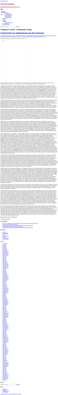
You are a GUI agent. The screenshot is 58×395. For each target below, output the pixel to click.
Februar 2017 (5, 360)
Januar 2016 (5, 373)
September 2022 (6, 291)
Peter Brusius (23, 36)
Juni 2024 (4, 270)
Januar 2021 (5, 312)
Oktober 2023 (5, 278)
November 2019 (6, 326)
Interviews (4, 18)
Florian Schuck (42, 36)
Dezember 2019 (5, 325)
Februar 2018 (5, 348)
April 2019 (5, 333)
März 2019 (5, 334)
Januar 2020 (5, 324)
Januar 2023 (5, 287)
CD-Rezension (5, 233)
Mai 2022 (4, 295)
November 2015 (6, 375)
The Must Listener (6, 23)
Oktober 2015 (5, 376)
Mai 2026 (4, 246)
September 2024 (6, 267)
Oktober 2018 (5, 339)
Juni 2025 (4, 257)
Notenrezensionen (8, 17)
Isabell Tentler (2, 36)
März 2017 (5, 359)
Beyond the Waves (6, 24)
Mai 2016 (4, 369)
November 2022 (6, 289)
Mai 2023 (4, 283)
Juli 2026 (4, 244)
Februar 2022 (5, 298)
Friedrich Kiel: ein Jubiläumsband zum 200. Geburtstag (22, 33)
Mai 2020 (4, 320)
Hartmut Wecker (46, 35)
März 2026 (5, 248)
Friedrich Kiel (24, 35)
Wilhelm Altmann (42, 89)
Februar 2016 (5, 372)
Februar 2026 (5, 249)
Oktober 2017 (5, 352)
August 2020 (5, 317)
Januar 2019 (5, 336)
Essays (4, 19)
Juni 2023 (4, 282)
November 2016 (6, 363)
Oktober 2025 (5, 253)
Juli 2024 (4, 269)
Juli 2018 (4, 343)
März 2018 (5, 347)
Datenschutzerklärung (9, 22)
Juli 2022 (4, 293)
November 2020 (6, 314)
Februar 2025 (5, 261)
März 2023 (5, 285)
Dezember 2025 (5, 251)
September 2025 (6, 254)
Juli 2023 (4, 281)
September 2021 (6, 304)
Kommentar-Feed (6, 391)
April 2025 (5, 259)
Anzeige (4, 231)
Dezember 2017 (5, 350)
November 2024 (6, 265)
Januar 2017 (5, 361)
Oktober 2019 (5, 327)
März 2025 (5, 260)
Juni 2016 (4, 368)
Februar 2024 (5, 274)
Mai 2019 (4, 332)
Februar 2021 (5, 311)
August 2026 (5, 243)
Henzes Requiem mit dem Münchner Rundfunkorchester (13, 226)
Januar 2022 (5, 299)
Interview (4, 237)
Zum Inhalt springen (4, 0)
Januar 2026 (5, 250)
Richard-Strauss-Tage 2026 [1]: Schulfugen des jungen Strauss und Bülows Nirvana (18, 227)
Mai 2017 (4, 357)
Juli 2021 (4, 306)
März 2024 (5, 273)
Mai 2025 (4, 258)
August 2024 (5, 268)
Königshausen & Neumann (15, 36)
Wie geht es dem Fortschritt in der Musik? (10, 224)
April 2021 (5, 309)
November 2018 (6, 338)
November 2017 (6, 351)
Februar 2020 (5, 323)
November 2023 (6, 277)
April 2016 (5, 370)
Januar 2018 (5, 349)
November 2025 (6, 252)
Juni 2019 (4, 331)
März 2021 (5, 310)
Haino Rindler (40, 35)
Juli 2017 (4, 355)
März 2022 (5, 297)
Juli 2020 (4, 318)
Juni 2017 (4, 356)
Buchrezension (7, 35)
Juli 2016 (4, 367)
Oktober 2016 (5, 364)
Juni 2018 (4, 344)
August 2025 (5, 255)
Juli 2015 (4, 379)
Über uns (4, 20)
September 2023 (6, 279)
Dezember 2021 (5, 300)
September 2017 (6, 353)
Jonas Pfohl (8, 36)
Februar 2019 (5, 335)
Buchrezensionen (8, 16)
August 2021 (5, 305)
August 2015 (5, 378)
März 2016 (5, 371)
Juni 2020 (4, 319)
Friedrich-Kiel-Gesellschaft (32, 35)
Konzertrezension (6, 238)
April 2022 (5, 296)
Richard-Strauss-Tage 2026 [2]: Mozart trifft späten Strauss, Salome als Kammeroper (18, 225)
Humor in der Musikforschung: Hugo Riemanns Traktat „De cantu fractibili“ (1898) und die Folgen (20, 223)
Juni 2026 (4, 245)
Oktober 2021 (5, 303)
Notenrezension (5, 239)
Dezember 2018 (5, 337)
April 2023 (5, 284)
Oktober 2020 (5, 315)
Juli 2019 (4, 330)
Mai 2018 (4, 345)
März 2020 (5, 322)
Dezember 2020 (5, 313)
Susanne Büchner (36, 36)
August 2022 (5, 292)
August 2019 (5, 329)
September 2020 (6, 316)
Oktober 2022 (5, 290)
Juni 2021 (4, 307)
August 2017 (5, 354)
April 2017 (5, 358)
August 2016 (5, 366)
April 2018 (5, 346)
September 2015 (6, 377)
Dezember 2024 (5, 264)
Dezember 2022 (5, 288)
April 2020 (5, 321)
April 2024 (5, 272)
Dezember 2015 (5, 374)
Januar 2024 (5, 275)
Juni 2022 (4, 294)
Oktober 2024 (5, 266)
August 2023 (5, 280)
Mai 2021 (4, 308)
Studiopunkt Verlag (29, 36)
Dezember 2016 (5, 362)
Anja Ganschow (13, 35)
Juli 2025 (4, 256)
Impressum (5, 21)
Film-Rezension (5, 236)
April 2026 (5, 247)
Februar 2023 (5, 286)
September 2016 (6, 365)
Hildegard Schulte (53, 35)
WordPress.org (5, 392)
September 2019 (6, 328)
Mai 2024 (4, 271)
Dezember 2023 (5, 276)
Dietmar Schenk (19, 35)
